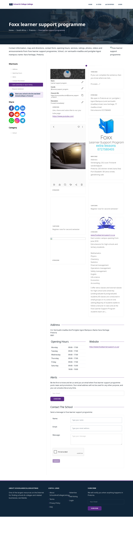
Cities (99, 4)
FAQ (51, 507)
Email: (55, 427)
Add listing (73, 496)
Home (90, 4)
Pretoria (32, 30)
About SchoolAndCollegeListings (60, 493)
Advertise (73, 492)
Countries (110, 4)
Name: (55, 418)
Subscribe (57, 399)
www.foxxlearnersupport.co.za (103, 235)
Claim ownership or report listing (22, 85)
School (14, 133)
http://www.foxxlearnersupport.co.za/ (104, 347)
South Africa (21, 30)
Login (120, 4)
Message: (56, 435)
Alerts (14, 77)
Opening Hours (17, 73)
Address (14, 69)
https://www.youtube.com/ (63, 116)
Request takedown (18, 89)
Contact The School (18, 81)
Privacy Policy (55, 503)
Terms (52, 499)
